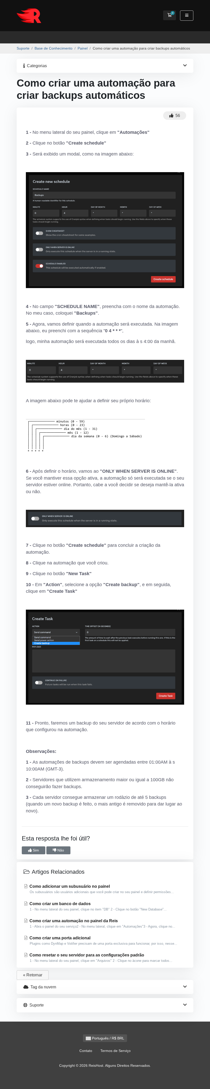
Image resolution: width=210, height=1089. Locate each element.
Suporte (23, 48)
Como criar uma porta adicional (102, 940)
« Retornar (32, 975)
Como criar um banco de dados (97, 906)
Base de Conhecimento (53, 48)
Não (60, 850)
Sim (35, 850)
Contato (85, 1051)
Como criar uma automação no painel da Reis (101, 923)
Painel (83, 48)
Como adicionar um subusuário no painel (101, 889)
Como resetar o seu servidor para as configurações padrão (100, 958)
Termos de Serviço (115, 1051)
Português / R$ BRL (107, 1038)
